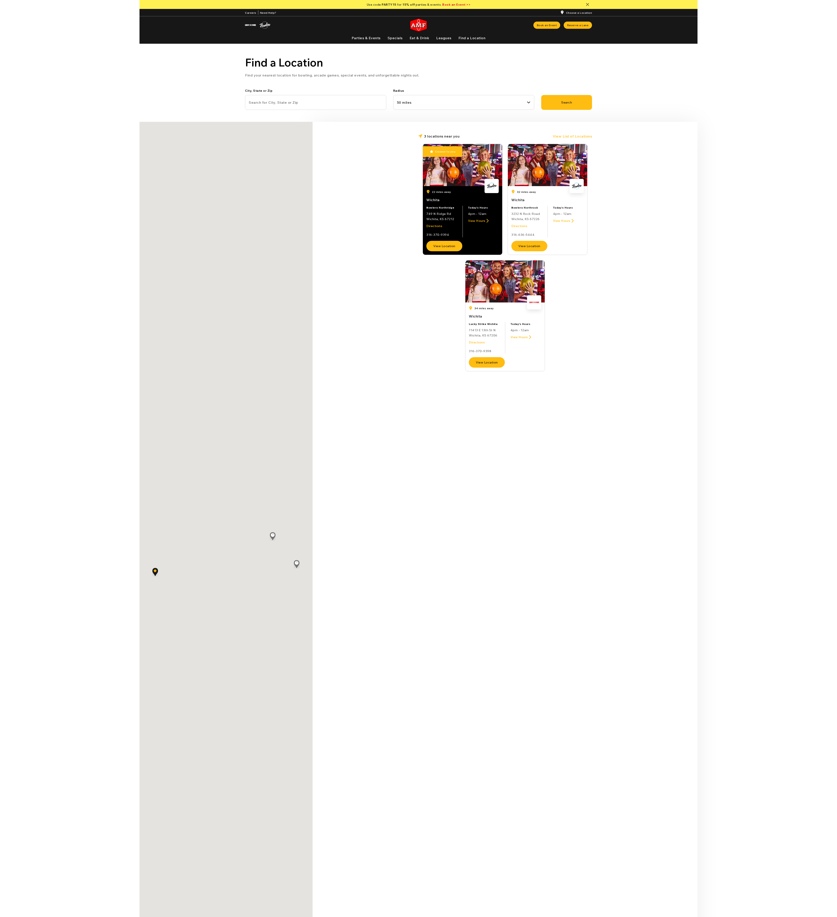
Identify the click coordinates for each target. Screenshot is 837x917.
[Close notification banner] (588, 4)
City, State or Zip (258, 91)
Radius (398, 91)
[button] (155, 572)
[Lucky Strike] (250, 25)
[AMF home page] (418, 25)
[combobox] (463, 102)
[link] (546, 25)
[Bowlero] (264, 25)
